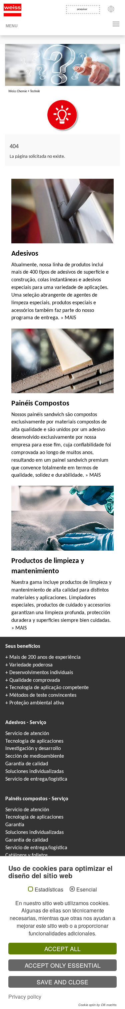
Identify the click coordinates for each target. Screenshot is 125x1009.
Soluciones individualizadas (34, 771)
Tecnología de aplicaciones (34, 741)
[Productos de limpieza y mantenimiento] (62, 518)
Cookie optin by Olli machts (97, 1005)
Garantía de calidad (26, 764)
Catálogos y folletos (26, 855)
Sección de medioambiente (34, 756)
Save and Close (62, 982)
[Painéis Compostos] (62, 361)
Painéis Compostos (40, 403)
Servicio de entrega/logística (36, 779)
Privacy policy (24, 996)
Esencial (86, 889)
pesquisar (82, 9)
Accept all (62, 948)
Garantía (14, 825)
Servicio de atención (27, 733)
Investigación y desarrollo (33, 748)
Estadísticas (49, 889)
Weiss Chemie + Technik (24, 91)
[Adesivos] (62, 211)
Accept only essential (63, 965)
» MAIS (68, 318)
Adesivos (24, 254)
